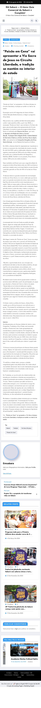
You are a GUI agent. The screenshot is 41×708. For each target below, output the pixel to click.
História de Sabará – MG (26, 672)
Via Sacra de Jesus (17, 43)
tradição (10, 43)
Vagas (22, 674)
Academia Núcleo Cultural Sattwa (17, 659)
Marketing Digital (29, 685)
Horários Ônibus (30, 674)
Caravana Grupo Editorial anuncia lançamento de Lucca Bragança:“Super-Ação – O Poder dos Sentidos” (20, 486)
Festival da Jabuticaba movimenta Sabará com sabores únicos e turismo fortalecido (19, 570)
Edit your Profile (30, 467)
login (16, 629)
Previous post (7, 482)
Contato (19, 676)
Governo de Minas (22, 131)
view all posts (7, 473)
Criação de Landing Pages (15, 685)
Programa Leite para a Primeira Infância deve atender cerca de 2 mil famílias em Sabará (19, 533)
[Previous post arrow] (36, 484)
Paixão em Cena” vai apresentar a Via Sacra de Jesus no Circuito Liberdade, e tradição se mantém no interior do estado (20, 417)
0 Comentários (30, 46)
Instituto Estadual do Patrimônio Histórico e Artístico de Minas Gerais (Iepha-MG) (20, 138)
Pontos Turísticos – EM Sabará (11, 674)
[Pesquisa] (32, 20)
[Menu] (3, 21)
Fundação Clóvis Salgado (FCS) (17, 136)
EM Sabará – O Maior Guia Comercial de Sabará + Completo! (20, 10)
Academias (7, 645)
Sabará (6, 43)
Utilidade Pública (15, 39)
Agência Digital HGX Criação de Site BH (27, 683)
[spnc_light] (36, 21)
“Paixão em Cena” (26, 43)
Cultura (6, 39)
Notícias (16, 672)
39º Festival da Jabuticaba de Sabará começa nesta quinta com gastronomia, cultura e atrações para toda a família (19, 608)
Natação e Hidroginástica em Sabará (21, 645)
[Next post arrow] (36, 494)
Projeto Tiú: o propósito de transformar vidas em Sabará (18, 494)
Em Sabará (9, 672)
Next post (6, 490)
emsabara (7, 46)
